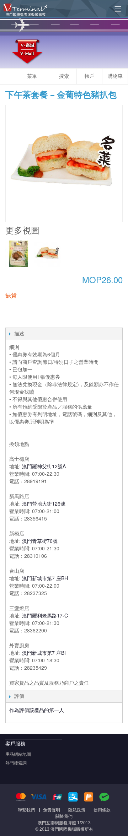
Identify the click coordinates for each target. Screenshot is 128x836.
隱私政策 (76, 810)
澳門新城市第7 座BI (44, 652)
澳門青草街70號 (40, 540)
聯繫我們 (26, 810)
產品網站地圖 (18, 754)
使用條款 (102, 810)
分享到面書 (12, 320)
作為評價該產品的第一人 (36, 709)
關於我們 (64, 816)
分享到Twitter (26, 320)
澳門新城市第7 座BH (45, 578)
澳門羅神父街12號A (44, 466)
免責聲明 (51, 810)
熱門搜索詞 (16, 763)
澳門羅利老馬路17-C (45, 615)
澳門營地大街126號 (43, 503)
